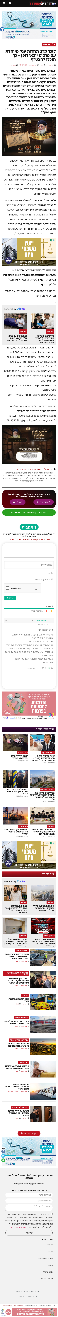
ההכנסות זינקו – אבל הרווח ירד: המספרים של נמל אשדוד (16, 831)
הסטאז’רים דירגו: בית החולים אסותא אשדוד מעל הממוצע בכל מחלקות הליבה (42, 796)
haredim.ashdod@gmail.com (29, 1183)
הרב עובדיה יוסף (22, 469)
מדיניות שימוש (7, 1305)
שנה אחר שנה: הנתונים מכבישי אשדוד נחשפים (18, 1044)
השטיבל (50, 1265)
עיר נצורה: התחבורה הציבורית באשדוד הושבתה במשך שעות (17, 1086)
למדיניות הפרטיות (18, 1227)
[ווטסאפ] (3, 1160)
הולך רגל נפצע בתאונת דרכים (18, 1000)
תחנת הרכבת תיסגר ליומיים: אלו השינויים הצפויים (16, 1022)
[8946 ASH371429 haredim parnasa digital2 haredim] (29, 1315)
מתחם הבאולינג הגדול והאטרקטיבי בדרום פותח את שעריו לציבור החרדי (43, 941)
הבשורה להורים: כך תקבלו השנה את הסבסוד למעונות (17, 1067)
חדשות (50, 1244)
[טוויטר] (3, 1156)
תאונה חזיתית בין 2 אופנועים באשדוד (19, 757)
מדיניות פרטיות (46, 1278)
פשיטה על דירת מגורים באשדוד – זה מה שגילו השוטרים (18, 1113)
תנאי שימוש (48, 1272)
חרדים (50, 1251)
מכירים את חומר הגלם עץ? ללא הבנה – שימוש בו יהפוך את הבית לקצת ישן (15, 941)
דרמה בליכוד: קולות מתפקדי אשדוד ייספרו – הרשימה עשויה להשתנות (43, 758)
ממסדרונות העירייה (45, 1258)
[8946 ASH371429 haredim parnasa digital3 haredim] (29, 719)
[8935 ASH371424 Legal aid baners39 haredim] (29, 265)
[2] (29, 38)
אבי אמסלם (47, 469)
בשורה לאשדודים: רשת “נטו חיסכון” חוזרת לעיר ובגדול (17, 791)
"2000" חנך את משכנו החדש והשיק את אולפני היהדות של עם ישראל (18, 980)
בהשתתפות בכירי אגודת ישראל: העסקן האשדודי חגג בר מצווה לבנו (43, 831)
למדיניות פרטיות (19, 1305)
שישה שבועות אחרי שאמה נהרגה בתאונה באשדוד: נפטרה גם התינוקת (17, 956)
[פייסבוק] (3, 1151)
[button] (2, 29)
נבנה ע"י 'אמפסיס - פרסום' (29, 1296)
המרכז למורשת (36, 469)
